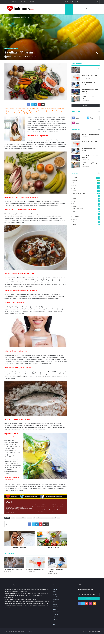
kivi (34, 517)
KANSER (61, 9)
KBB (73, 211)
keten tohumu (23, 517)
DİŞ (75, 9)
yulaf (58, 517)
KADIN (43, 9)
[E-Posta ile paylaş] (43, 104)
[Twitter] (32, 104)
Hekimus (30, 631)
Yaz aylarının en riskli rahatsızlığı (13, 569)
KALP (73, 201)
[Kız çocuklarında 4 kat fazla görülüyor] (57, 562)
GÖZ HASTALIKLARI (77, 209)
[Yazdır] (47, 524)
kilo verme (29, 517)
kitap (73, 221)
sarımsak (49, 517)
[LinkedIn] (35, 104)
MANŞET (16, 48)
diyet (17, 517)
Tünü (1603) (85, 105)
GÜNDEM (32, 1)
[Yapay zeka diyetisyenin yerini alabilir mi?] (76, 92)
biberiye (13, 517)
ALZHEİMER (75, 216)
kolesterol (38, 517)
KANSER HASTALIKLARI (78, 193)
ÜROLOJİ (74, 219)
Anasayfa (20, 1)
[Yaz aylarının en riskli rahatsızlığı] (14, 562)
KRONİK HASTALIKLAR (78, 196)
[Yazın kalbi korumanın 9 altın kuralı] (35, 562)
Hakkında (26, 1)
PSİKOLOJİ (87, 9)
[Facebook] (28, 104)
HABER (74, 224)
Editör (8, 56)
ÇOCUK (49, 9)
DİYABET (74, 198)
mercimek (44, 517)
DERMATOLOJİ (76, 206)
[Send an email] (10, 56)
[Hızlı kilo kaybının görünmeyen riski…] (76, 99)
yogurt (54, 517)
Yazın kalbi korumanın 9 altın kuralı (35, 569)
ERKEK (55, 9)
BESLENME (69, 9)
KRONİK (80, 9)
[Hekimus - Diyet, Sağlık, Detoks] (21, 9)
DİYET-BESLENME (15, 17)
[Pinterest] (39, 104)
